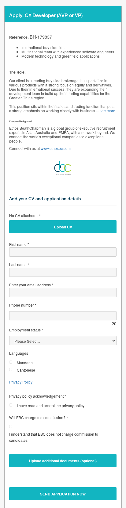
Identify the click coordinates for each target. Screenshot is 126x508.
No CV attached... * (25, 215)
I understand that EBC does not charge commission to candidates (53, 437)
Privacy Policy (20, 381)
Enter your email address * (31, 284)
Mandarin (25, 362)
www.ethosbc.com (56, 148)
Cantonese (26, 369)
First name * (19, 244)
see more (107, 110)
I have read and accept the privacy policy (50, 405)
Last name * (19, 264)
